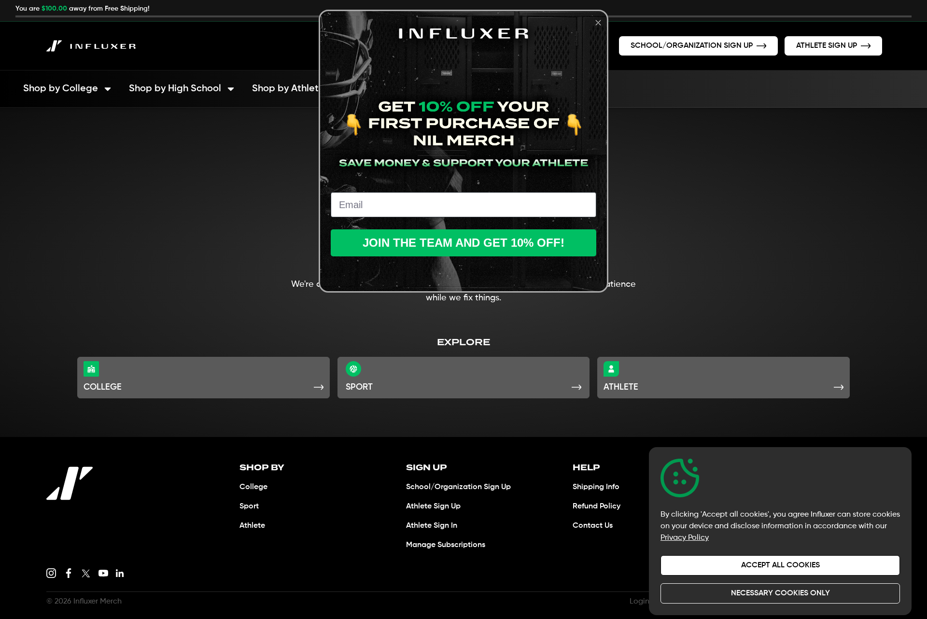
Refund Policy (596, 506)
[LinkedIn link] (120, 573)
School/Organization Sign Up (458, 487)
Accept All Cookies (780, 565)
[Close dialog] (598, 22)
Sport (249, 506)
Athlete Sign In (431, 526)
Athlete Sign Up (433, 506)
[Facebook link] (68, 573)
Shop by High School (175, 89)
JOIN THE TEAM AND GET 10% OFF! (463, 242)
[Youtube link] (103, 573)
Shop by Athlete (288, 89)
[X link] (86, 573)
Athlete (252, 526)
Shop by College (60, 89)
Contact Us (593, 526)
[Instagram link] (51, 573)
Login (639, 601)
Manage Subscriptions (445, 545)
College (253, 487)
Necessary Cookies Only (780, 593)
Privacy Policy (684, 538)
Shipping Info (596, 487)
